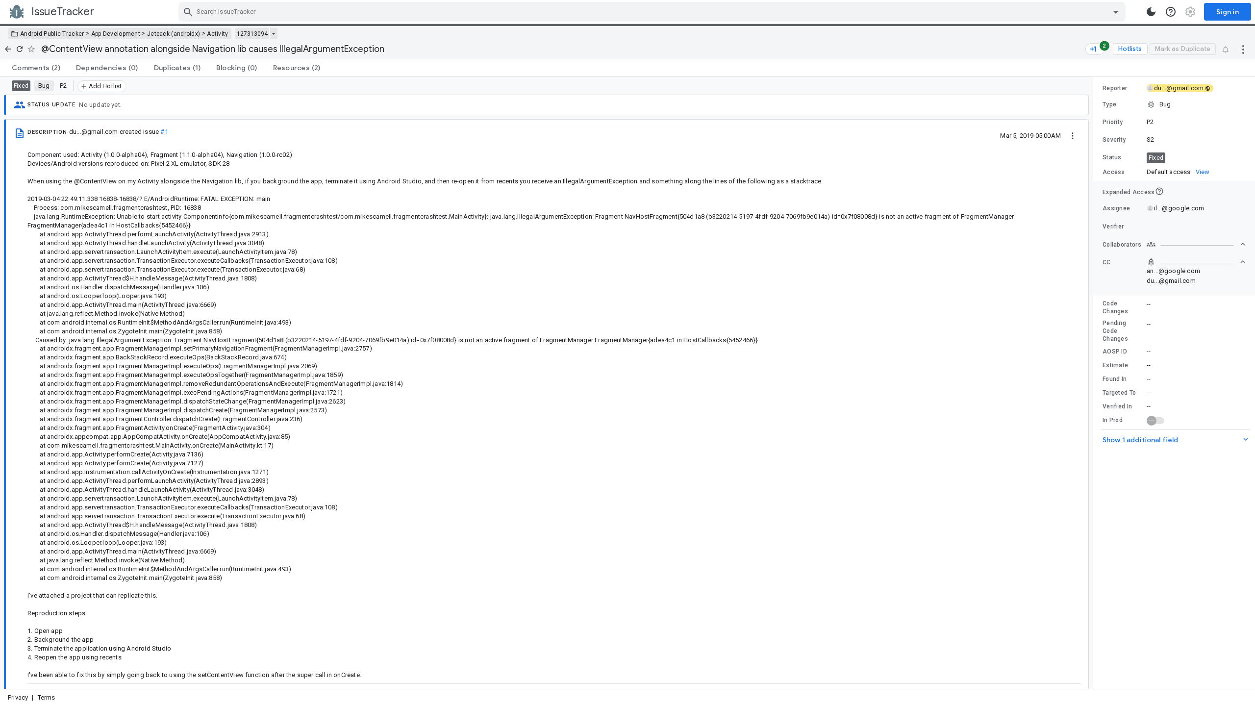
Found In (1115, 379)
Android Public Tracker (52, 33)
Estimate (1115, 365)
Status (1112, 157)
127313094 (252, 33)
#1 (164, 131)
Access (1114, 172)
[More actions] (1243, 49)
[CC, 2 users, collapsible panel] (1196, 261)
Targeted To (1119, 392)
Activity (217, 33)
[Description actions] (1072, 135)
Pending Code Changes (1115, 331)
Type (1109, 104)
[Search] (188, 12)
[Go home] (8, 49)
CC (1107, 262)
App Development (116, 33)
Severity (1114, 139)
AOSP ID (1115, 351)
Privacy (18, 697)
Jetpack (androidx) (173, 33)
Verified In (1117, 406)
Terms (46, 697)
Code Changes (1115, 307)
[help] (1170, 12)
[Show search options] (1116, 12)
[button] (1174, 104)
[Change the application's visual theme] (1151, 12)
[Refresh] (19, 49)
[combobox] (653, 12)
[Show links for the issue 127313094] (273, 33)
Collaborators (1122, 244)
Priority (1113, 122)
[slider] (1095, 382)
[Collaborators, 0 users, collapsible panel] (1196, 244)
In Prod (1113, 420)
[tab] (36, 67)
